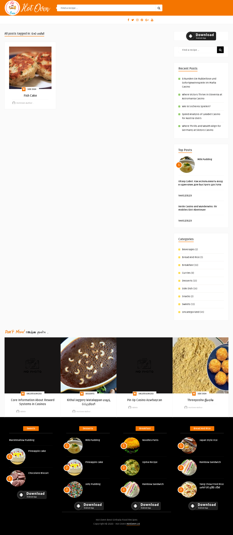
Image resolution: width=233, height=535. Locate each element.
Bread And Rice (191, 257)
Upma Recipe (149, 462)
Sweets (186, 304)
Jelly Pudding (92, 484)
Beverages (188, 249)
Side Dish (31, 89)
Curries (186, 272)
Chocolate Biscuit (38, 473)
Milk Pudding (205, 159)
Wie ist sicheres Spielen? (196, 106)
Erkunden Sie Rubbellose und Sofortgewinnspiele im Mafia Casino (199, 82)
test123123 (185, 195)
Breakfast (187, 265)
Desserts (187, 280)
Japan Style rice (209, 440)
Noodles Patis (150, 440)
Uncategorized (190, 312)
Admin (23, 412)
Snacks (186, 296)
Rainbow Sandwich (153, 484)
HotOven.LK (133, 523)
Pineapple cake (37, 451)
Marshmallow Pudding (21, 440)
